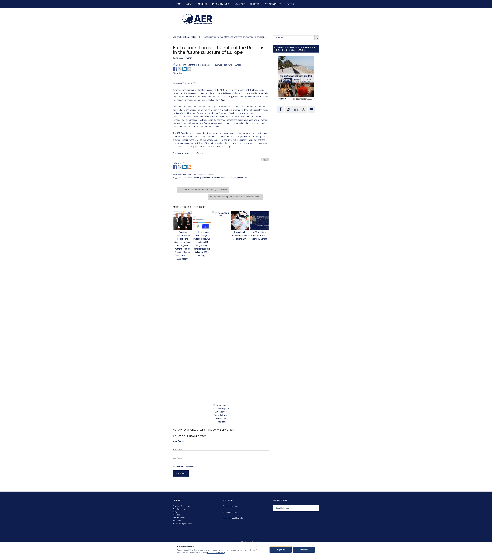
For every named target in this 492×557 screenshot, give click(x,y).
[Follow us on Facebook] (175, 167)
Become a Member (230, 506)
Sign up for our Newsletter (233, 518)
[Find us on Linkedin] (184, 167)
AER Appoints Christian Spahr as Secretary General (259, 235)
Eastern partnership (202, 178)
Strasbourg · (246, 542)
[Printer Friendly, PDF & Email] (265, 159)
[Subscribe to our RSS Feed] (189, 167)
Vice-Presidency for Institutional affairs (203, 175)
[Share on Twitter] (180, 69)
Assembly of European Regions (197, 19)
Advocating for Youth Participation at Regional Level (240, 235)
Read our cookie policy (216, 553)
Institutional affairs (228, 178)
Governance (215, 178)
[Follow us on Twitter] (180, 167)
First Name (177, 449)
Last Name (177, 458)
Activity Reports (179, 518)
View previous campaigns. (183, 466)
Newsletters (177, 521)
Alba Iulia (255, 542)
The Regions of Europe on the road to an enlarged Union (235, 196)
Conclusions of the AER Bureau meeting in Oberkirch (202, 189)
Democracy (188, 178)
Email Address (178, 441)
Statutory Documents (181, 506)
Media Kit (176, 515)
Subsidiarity (242, 178)
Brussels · (237, 542)
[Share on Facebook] (175, 69)
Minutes (176, 512)
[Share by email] (189, 69)
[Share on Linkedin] (184, 69)
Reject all (281, 550)
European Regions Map (182, 524)
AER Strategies (179, 509)
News (185, 175)
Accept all (304, 550)
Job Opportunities (230, 512)
